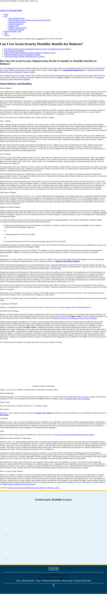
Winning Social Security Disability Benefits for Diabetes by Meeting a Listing (29, 53)
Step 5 (67, 77)
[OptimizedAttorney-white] (53, 593)
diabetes (10, 68)
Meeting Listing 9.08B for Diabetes (68, 261)
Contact (38, 580)
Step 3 (56, 70)
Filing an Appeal (67, 580)
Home (18, 580)
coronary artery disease (43, 413)
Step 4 (60, 77)
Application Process (27, 580)
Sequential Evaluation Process (73, 70)
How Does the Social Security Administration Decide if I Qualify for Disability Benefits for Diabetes (37, 49)
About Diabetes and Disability (14, 51)
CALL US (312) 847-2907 (11, 10)
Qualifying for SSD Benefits (51, 580)
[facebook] (53, 585)
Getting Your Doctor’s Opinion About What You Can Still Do (24, 56)
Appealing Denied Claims (82, 580)
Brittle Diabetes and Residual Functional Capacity (19, 484)
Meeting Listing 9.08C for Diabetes (78, 399)
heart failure (4, 415)
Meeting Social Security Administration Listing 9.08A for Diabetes (75, 318)
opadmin (40, 39)
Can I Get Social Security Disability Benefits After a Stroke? (74, 435)
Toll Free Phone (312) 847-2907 (53, 568)
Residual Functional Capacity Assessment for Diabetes (22, 55)
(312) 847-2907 (43, 1)
